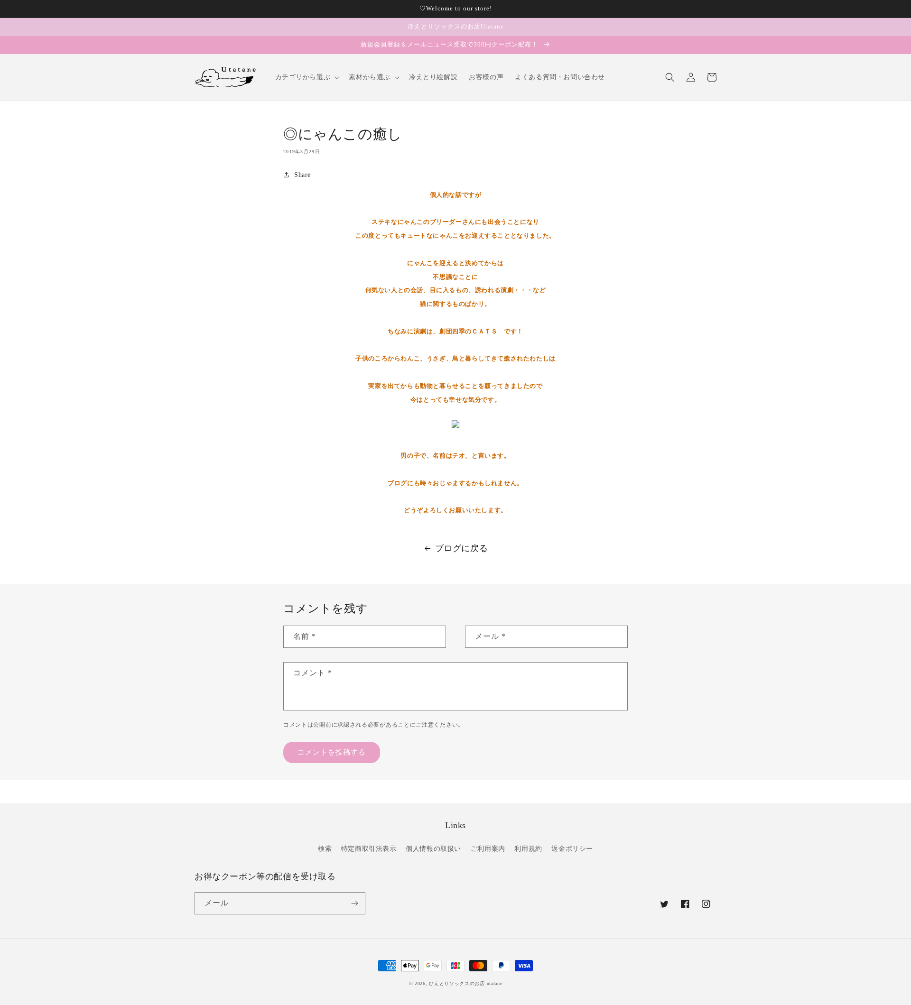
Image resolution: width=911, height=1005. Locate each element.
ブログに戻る (461, 548)
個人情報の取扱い (433, 848)
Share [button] (302, 174)
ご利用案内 (488, 848)
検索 (325, 848)
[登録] (354, 903)
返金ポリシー (572, 848)
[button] (307, 77)
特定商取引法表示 (369, 848)
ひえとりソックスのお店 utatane (465, 983)
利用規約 (528, 848)
